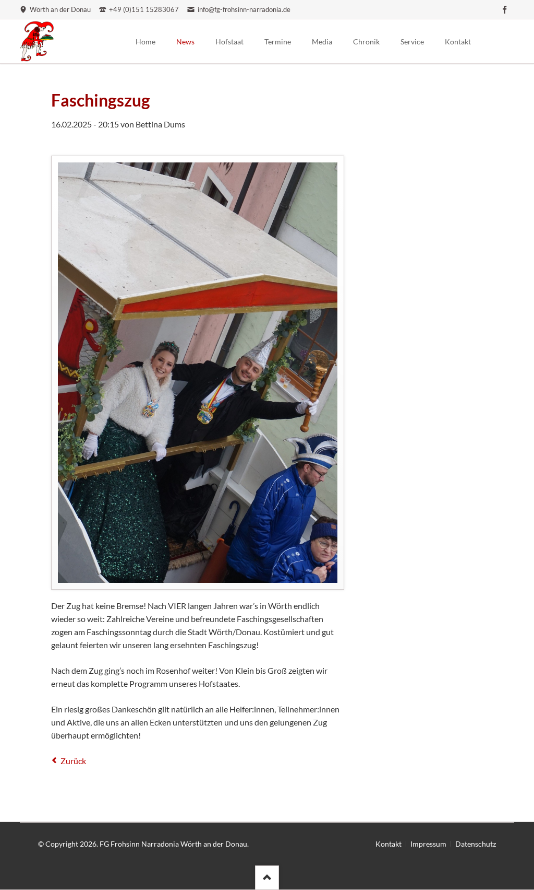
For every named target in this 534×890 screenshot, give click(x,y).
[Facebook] (504, 9)
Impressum (428, 843)
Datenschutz (475, 843)
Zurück (73, 761)
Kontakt (388, 843)
